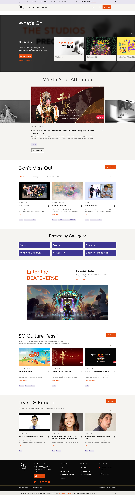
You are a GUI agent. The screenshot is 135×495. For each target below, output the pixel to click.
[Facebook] (37, 482)
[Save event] (48, 206)
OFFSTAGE (83, 464)
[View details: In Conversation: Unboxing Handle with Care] (100, 432)
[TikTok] (40, 482)
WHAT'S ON (64, 464)
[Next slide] (112, 127)
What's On (30, 7)
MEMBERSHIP (64, 471)
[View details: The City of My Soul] (100, 201)
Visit (38, 7)
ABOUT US (83, 467)
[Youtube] (43, 482)
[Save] (96, 7)
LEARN (62, 478)
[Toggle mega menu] (114, 7)
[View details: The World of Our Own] (67, 201)
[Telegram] (46, 482)
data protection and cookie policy (66, 493)
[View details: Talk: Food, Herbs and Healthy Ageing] (34, 432)
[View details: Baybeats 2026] (101, 49)
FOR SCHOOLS (85, 471)
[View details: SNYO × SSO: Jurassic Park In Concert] (100, 367)
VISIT (61, 467)
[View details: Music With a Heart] (34, 201)
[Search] (93, 7)
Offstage (45, 7)
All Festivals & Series (25, 60)
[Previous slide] (22, 127)
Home (20, 13)
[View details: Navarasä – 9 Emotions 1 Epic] (67, 367)
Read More (93, 1)
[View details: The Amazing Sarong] (34, 367)
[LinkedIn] (49, 482)
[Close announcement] (115, 2)
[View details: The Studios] (69, 49)
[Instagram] (35, 482)
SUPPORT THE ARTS (67, 475)
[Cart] (99, 7)
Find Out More (80, 279)
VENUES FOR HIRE (86, 475)
